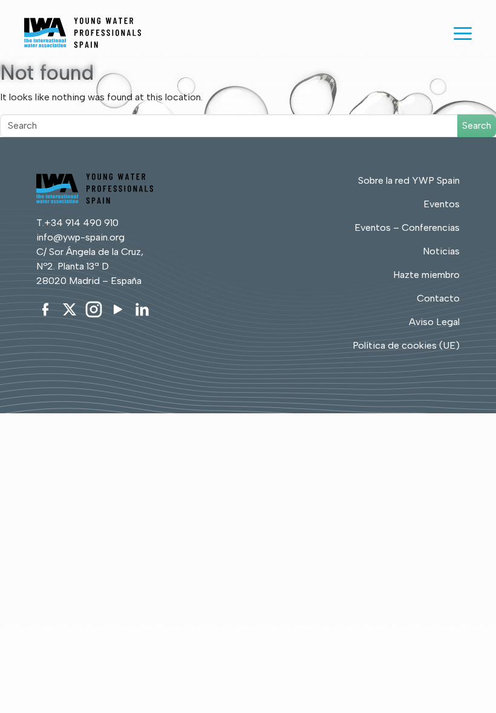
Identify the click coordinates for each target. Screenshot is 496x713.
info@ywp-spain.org (80, 237)
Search (476, 125)
